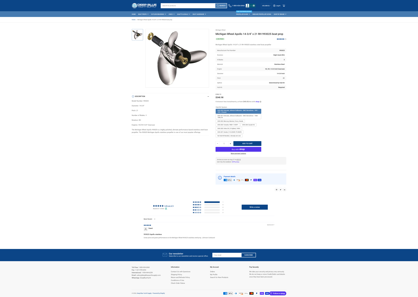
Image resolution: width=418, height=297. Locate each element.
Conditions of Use (177, 280)
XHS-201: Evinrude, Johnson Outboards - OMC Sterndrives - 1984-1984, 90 (237, 116)
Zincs (171, 14)
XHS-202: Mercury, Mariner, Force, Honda (230, 121)
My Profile (213, 275)
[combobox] (194, 5)
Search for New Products (219, 277)
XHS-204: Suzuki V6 (248, 125)
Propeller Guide (243, 13)
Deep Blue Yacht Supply (144, 293)
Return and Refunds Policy (180, 277)
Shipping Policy (176, 275)
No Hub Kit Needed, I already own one (229, 136)
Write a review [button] (255, 207)
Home (134, 14)
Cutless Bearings (157, 14)
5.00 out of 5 (169, 206)
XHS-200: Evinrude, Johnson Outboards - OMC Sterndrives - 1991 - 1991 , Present (237, 111)
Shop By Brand (279, 14)
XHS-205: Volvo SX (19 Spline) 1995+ (228, 128)
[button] (197, 202)
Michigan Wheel (220, 30)
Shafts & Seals (182, 14)
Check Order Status (178, 283)
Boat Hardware (198, 14)
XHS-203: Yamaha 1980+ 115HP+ (227, 125)
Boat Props (142, 14)
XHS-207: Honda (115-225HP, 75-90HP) (229, 132)
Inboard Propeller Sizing (261, 14)
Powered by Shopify (159, 293)
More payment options (238, 153)
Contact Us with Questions (180, 272)
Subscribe (248, 255)
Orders (212, 272)
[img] (147, 225)
